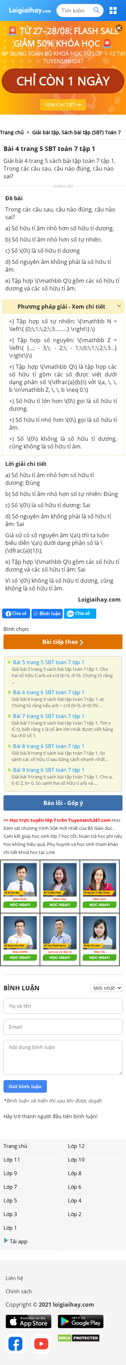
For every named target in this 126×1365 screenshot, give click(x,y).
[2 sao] (43, 628)
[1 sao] (35, 628)
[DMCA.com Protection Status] (78, 1343)
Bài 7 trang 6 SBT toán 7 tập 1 (49, 715)
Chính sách (19, 1291)
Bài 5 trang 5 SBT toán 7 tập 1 (49, 662)
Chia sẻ (19, 613)
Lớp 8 (75, 1173)
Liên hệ (14, 1277)
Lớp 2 (75, 1213)
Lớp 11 (12, 1159)
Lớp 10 (76, 1159)
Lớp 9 (10, 1173)
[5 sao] (68, 628)
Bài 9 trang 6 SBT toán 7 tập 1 (49, 769)
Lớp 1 (10, 1227)
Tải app (18, 1241)
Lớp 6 (75, 1186)
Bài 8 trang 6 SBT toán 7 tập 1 (49, 745)
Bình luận (50, 613)
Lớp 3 (10, 1213)
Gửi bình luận (25, 1086)
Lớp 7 (10, 1186)
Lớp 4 (75, 1200)
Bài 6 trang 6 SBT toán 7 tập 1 (49, 692)
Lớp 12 (76, 1145)
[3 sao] (52, 628)
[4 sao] (60, 628)
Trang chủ (15, 1145)
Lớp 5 (10, 1200)
